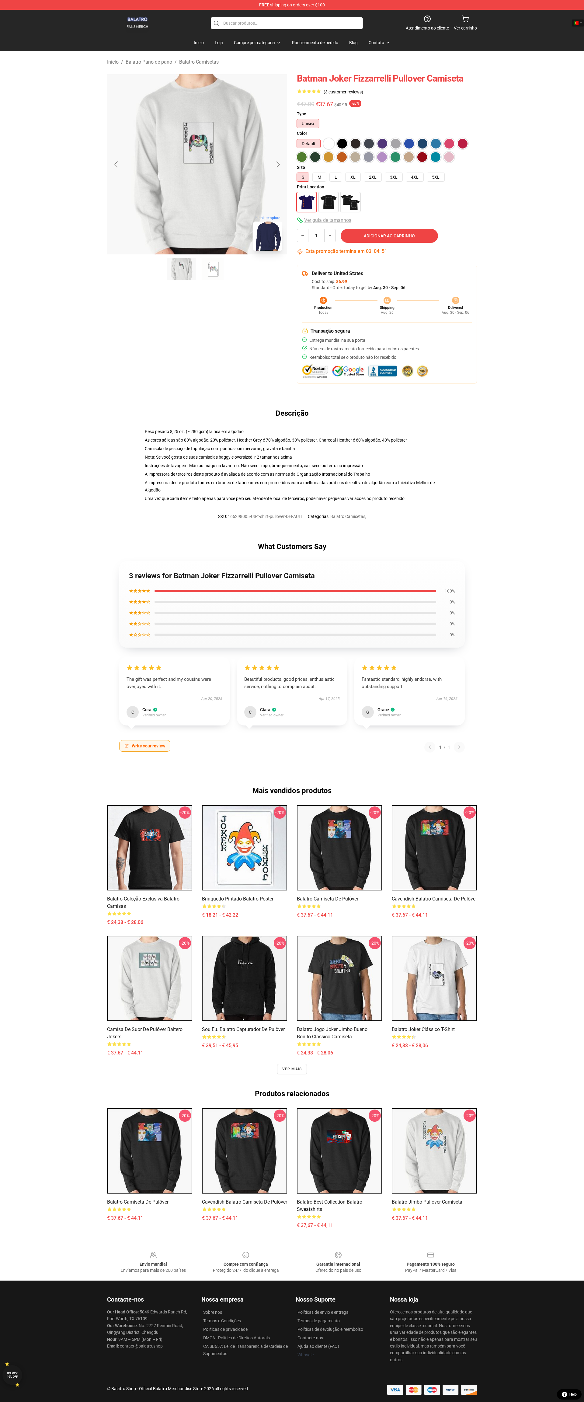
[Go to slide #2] (213, 269)
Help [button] (573, 1394)
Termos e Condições (222, 1320)
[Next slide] (277, 164)
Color (302, 133)
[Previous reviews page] (429, 747)
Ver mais (292, 1069)
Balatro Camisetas (199, 62)
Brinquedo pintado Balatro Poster (237, 899)
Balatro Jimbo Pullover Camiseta (427, 1202)
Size (301, 167)
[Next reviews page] (459, 747)
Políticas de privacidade (225, 1329)
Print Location (310, 186)
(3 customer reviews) (343, 91)
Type (301, 113)
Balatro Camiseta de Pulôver (327, 899)
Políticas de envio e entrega (323, 1312)
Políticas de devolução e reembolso (330, 1329)
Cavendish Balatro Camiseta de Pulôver (434, 899)
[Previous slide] (116, 164)
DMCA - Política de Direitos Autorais (236, 1337)
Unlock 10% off (12, 1375)
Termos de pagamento (318, 1320)
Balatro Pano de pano (149, 62)
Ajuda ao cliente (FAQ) (318, 1346)
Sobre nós (212, 1312)
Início (113, 62)
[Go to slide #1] (181, 269)
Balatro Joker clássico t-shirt (423, 1029)
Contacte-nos (310, 1337)
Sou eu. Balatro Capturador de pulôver (243, 1029)
